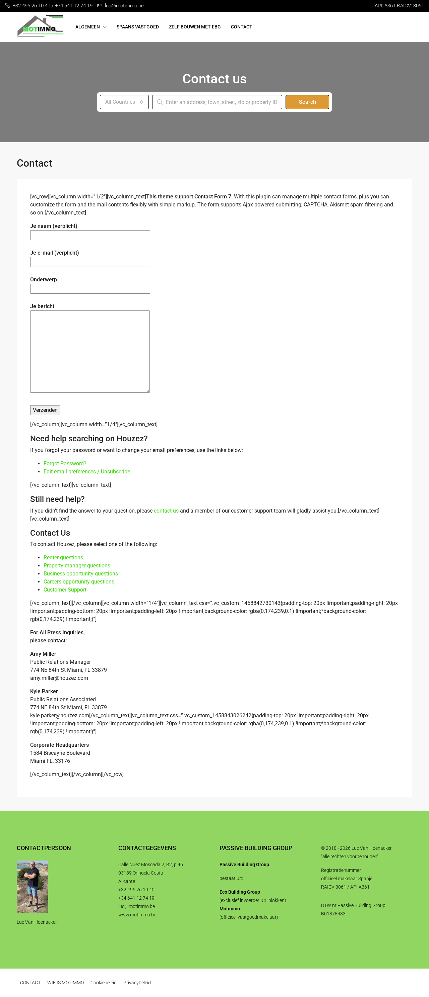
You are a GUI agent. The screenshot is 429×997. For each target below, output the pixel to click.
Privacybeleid (137, 982)
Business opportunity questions (81, 573)
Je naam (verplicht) (53, 226)
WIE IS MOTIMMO (65, 982)
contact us (166, 511)
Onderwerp (43, 279)
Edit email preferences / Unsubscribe (87, 471)
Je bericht (42, 306)
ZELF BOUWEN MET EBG (195, 26)
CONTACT (241, 26)
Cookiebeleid (103, 982)
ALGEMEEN (87, 26)
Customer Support (65, 589)
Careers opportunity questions (79, 581)
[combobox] (124, 102)
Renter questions (63, 557)
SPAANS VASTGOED (138, 26)
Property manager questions (77, 565)
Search (307, 102)
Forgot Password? (65, 463)
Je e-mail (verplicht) (54, 253)
